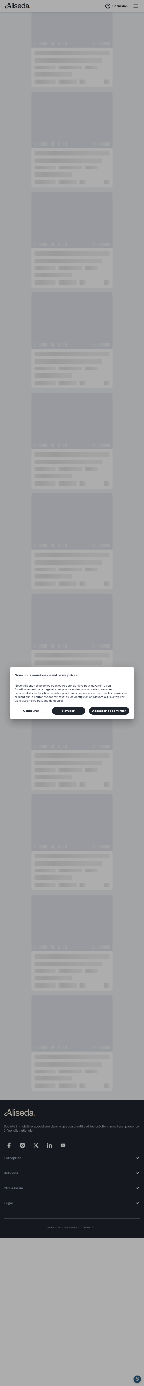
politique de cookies (50, 700)
